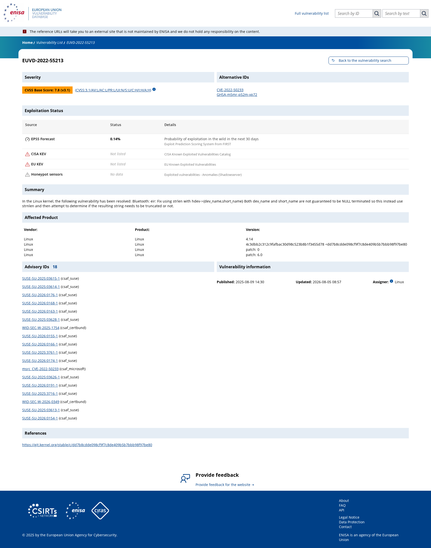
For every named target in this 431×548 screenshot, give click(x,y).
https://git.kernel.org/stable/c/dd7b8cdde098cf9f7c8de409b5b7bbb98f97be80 (87, 444)
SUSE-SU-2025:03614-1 (41, 286)
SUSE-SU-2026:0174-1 (40, 360)
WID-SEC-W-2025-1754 (40, 327)
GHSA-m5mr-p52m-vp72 (237, 94)
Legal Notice (349, 517)
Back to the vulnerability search (365, 60)
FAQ (342, 505)
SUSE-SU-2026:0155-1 (40, 336)
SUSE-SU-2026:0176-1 (40, 294)
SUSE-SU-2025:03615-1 (41, 278)
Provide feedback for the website (223, 484)
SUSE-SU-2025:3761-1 (40, 352)
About (344, 500)
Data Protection (352, 522)
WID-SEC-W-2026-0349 (40, 401)
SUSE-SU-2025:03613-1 (41, 410)
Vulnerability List (49, 42)
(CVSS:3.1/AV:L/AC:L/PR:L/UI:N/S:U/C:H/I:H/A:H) (113, 90)
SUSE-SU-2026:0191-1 (40, 385)
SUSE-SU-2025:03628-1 (41, 319)
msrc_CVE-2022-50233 (40, 368)
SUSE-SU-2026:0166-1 (40, 344)
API (341, 510)
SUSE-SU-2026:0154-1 (40, 418)
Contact (345, 526)
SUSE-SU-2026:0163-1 (40, 311)
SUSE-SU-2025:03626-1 (41, 377)
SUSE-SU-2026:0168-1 (40, 303)
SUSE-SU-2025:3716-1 (40, 393)
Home (27, 42)
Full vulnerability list (312, 13)
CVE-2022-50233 (230, 89)
